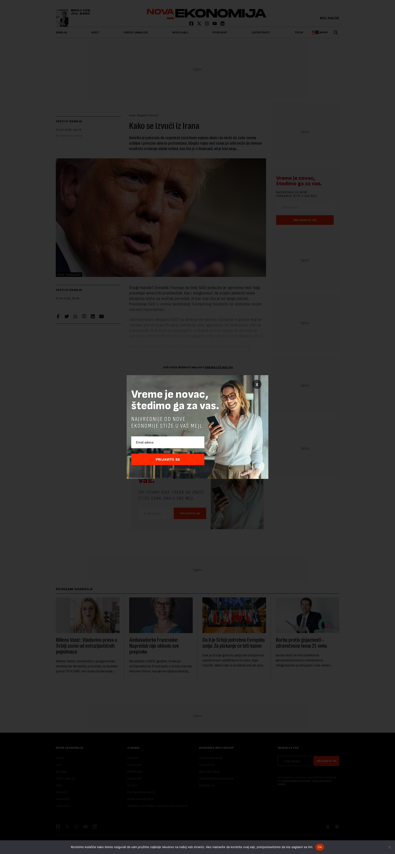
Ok (320, 847)
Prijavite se (168, 459)
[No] (389, 847)
